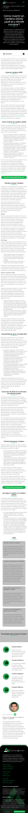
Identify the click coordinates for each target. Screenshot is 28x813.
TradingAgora (6, 6)
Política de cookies (8, 782)
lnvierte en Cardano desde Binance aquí (14, 177)
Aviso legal (5, 778)
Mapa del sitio (6, 775)
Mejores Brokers (7, 764)
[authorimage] (14, 707)
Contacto (5, 773)
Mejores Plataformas (8, 766)
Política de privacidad (8, 780)
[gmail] (15, 714)
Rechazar (7, 811)
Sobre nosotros (7, 771)
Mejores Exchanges (8, 768)
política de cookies (12, 809)
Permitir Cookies (19, 811)
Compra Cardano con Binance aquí (14, 487)
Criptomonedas (15, 6)
